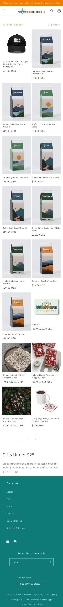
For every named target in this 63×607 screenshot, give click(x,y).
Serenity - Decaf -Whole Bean (44, 281)
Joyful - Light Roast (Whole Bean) (43, 125)
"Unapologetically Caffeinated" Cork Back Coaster (46, 419)
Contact (10, 513)
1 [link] (18, 439)
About (9, 506)
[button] (4, 11)
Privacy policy (16, 599)
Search (10, 491)
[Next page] (44, 439)
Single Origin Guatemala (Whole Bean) (46, 229)
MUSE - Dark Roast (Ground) (14, 228)
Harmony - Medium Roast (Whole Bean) (43, 72)
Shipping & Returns (16, 528)
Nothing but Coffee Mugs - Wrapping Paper (13, 376)
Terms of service (32, 599)
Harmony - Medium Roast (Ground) (13, 125)
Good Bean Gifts (19, 594)
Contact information (33, 604)
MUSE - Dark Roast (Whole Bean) (46, 177)
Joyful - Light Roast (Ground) (15, 177)
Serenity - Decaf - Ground (13, 334)
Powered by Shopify (34, 594)
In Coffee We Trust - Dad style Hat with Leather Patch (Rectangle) (15, 64)
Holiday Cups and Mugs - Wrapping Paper (13, 419)
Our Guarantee (14, 520)
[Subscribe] (49, 562)
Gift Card (36, 324)
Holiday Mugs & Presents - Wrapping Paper (43, 376)
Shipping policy (49, 599)
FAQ (8, 499)
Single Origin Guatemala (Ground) (13, 282)
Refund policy (51, 594)
